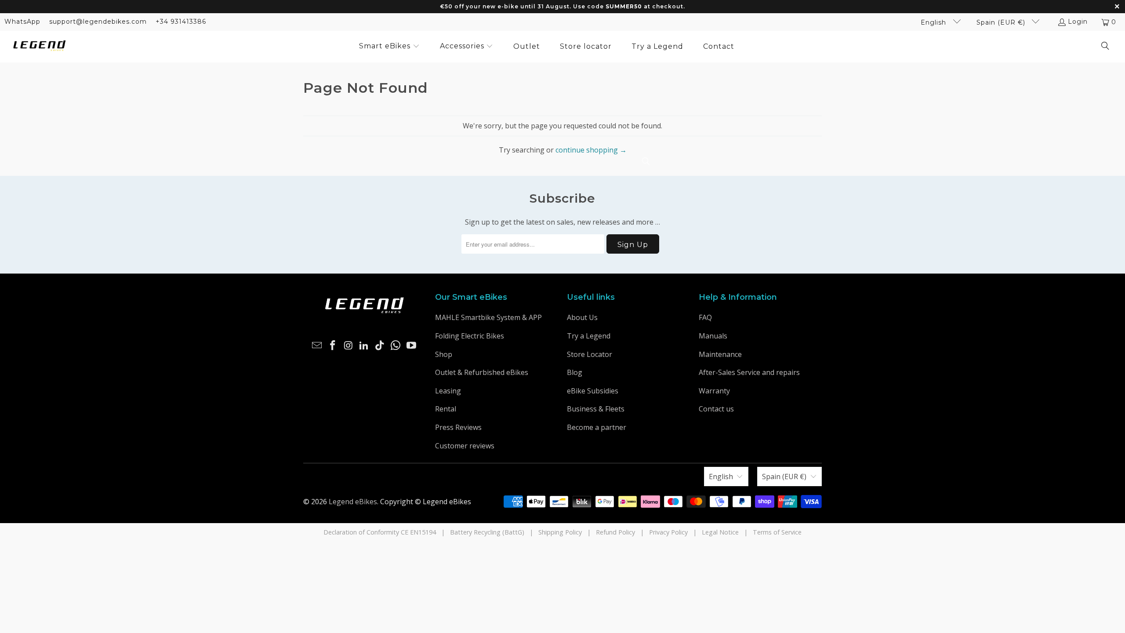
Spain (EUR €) (1001, 22)
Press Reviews (458, 427)
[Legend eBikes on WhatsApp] (396, 345)
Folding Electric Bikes (469, 336)
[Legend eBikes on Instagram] (348, 345)
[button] (389, 46)
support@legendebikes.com (98, 21)
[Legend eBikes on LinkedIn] (364, 345)
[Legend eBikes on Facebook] (333, 345)
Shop (443, 354)
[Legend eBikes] (39, 46)
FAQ (705, 317)
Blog (574, 372)
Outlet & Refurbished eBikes (481, 372)
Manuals (713, 336)
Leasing (448, 391)
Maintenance (720, 354)
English (934, 22)
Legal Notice (720, 532)
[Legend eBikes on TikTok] (380, 345)
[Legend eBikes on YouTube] (411, 345)
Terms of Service (777, 532)
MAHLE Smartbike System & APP (488, 317)
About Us (582, 317)
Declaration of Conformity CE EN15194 (379, 532)
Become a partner (596, 427)
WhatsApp (22, 21)
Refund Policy (615, 532)
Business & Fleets (595, 409)
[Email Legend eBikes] (317, 345)
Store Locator (589, 354)
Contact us (716, 409)
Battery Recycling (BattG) (487, 532)
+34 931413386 (181, 21)
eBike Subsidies (592, 391)
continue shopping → (591, 150)
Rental (445, 409)
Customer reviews (464, 446)
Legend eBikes (353, 501)
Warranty (714, 391)
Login (1078, 21)
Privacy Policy (668, 532)
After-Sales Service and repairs (749, 372)
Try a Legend (588, 336)
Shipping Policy (560, 532)
